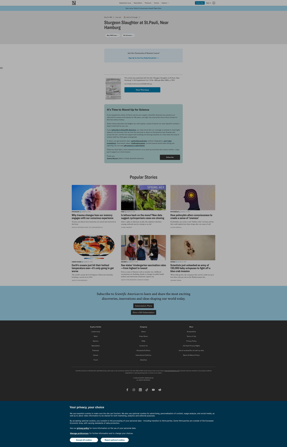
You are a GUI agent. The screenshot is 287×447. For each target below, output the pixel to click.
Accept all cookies (84, 440)
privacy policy (83, 428)
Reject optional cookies (115, 440)
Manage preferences (79, 433)
